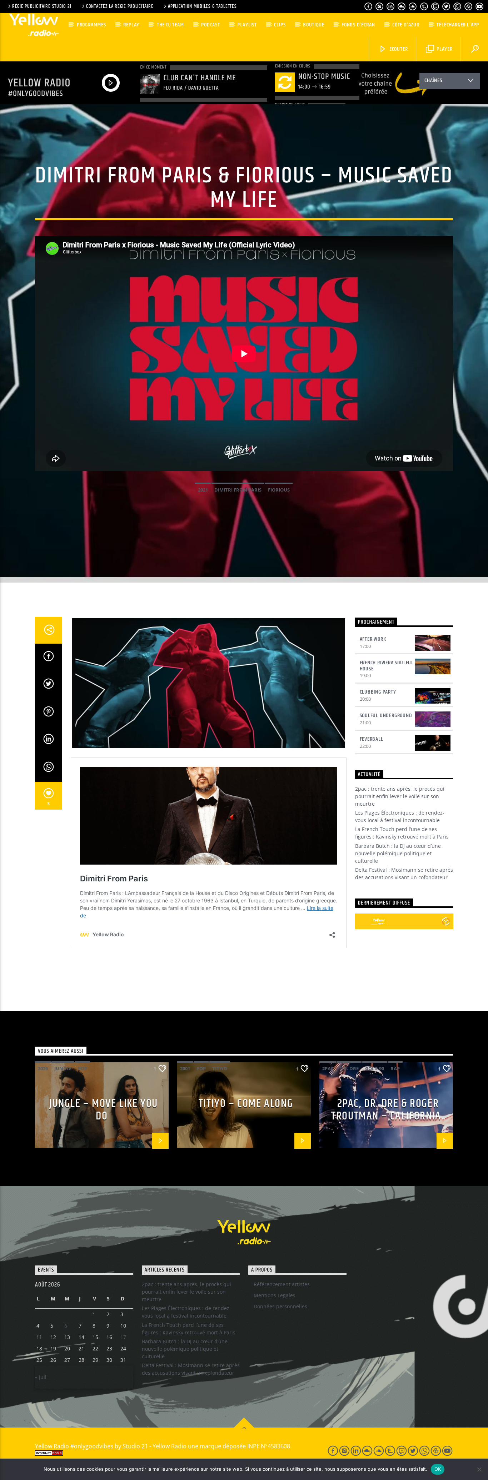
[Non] (479, 1469)
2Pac (328, 1068)
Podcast (210, 24)
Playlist (247, 24)
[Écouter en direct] (363, 921)
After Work (373, 639)
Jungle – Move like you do (103, 1110)
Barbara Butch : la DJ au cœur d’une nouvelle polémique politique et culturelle (398, 853)
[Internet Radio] (173, 1453)
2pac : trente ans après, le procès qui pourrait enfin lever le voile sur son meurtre (399, 796)
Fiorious (279, 490)
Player (444, 49)
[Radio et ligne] (446, 921)
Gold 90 (374, 1068)
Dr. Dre (349, 1068)
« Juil (40, 1377)
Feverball (371, 739)
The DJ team (170, 24)
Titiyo (219, 1068)
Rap (395, 1068)
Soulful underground (386, 715)
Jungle (62, 1068)
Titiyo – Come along (246, 1103)
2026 (43, 1068)
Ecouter (398, 49)
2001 (185, 1068)
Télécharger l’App (458, 24)
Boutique (313, 24)
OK (437, 1469)
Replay (131, 24)
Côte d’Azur (405, 24)
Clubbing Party (378, 692)
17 (123, 1337)
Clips (279, 24)
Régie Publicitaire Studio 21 (41, 6)
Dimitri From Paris (238, 490)
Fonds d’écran (358, 24)
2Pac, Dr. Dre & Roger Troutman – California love (386, 1116)
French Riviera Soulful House (387, 665)
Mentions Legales (274, 1295)
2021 (203, 490)
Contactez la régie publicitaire (119, 6)
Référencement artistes (282, 1284)
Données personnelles (280, 1306)
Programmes (91, 24)
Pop (82, 1068)
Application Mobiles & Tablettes (202, 6)
